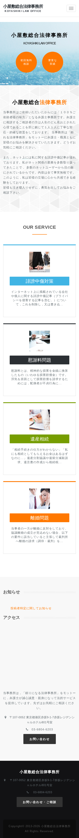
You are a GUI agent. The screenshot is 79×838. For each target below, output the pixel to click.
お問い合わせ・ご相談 (39, 802)
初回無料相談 (26, 62)
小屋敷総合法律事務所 (23, 8)
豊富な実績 (52, 62)
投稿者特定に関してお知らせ (31, 608)
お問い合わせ (39, 739)
